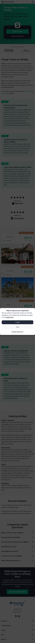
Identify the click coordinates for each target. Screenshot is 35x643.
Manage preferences (17, 332)
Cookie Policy (10, 317)
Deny (17, 327)
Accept (18, 322)
